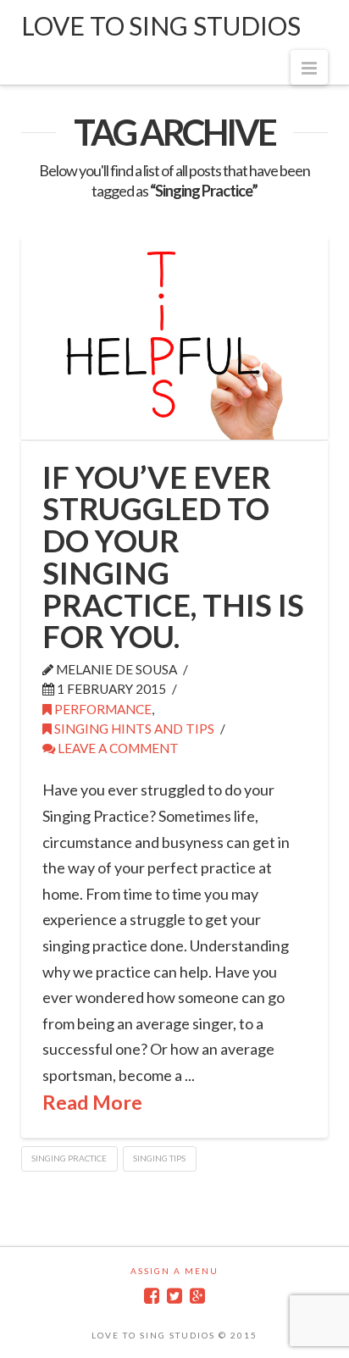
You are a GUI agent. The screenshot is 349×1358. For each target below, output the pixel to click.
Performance (102, 709)
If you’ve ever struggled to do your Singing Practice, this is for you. (173, 557)
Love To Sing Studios (161, 25)
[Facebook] (151, 1296)
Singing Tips (159, 1158)
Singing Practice (69, 1158)
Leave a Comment (117, 748)
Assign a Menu (174, 1271)
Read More (92, 1102)
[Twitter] (174, 1296)
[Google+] (197, 1296)
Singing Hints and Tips (133, 728)
